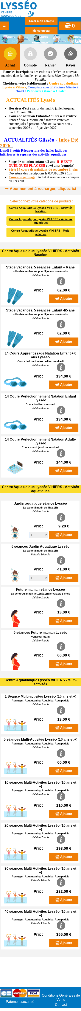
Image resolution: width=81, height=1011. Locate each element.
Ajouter (66, 299)
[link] (1, 140)
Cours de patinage (22, 177)
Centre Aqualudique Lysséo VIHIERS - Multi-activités (40, 232)
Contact (61, 1004)
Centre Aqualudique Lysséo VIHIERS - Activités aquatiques (40, 221)
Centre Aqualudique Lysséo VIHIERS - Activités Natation (40, 209)
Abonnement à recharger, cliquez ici (43, 188)
